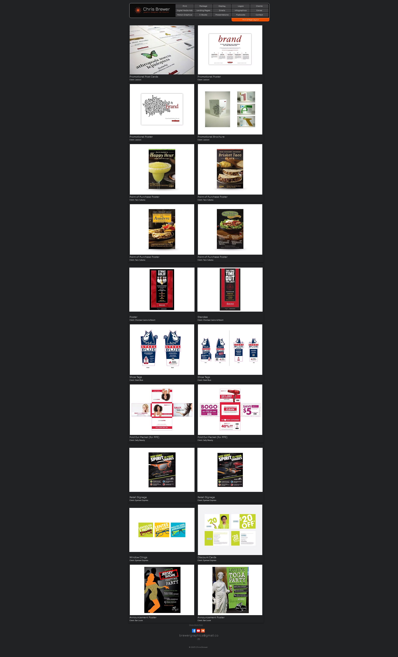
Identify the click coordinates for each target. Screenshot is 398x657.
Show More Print (196, 625)
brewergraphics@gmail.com (198, 637)
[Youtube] (198, 631)
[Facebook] (194, 631)
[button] (162, 52)
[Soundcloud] (203, 631)
